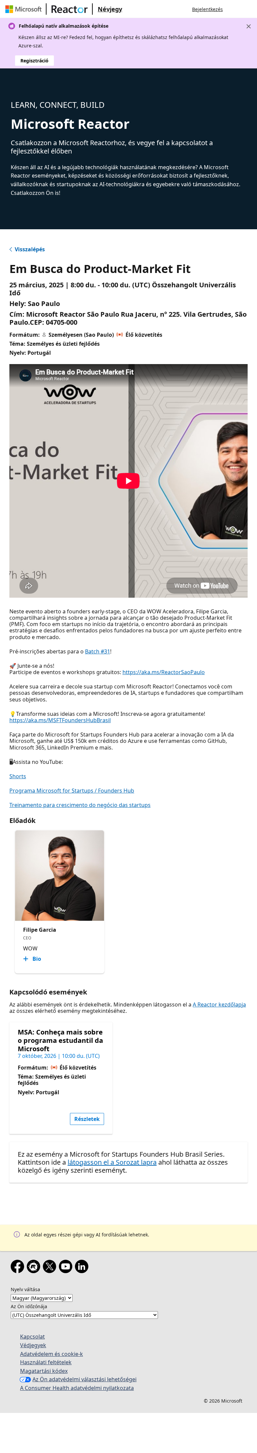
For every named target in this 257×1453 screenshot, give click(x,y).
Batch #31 (97, 651)
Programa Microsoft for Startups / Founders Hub (71, 790)
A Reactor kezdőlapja (219, 1004)
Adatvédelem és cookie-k (51, 1354)
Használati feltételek (46, 1362)
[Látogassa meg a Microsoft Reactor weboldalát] (69, 9)
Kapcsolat (32, 1336)
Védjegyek (33, 1345)
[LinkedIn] (83, 1268)
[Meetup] (35, 1268)
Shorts (17, 776)
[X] (51, 1268)
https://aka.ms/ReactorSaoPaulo (163, 672)
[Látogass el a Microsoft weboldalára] (24, 9)
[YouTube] (67, 1268)
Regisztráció (34, 60)
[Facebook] (19, 1268)
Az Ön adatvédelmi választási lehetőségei (84, 1379)
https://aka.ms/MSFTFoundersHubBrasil (60, 720)
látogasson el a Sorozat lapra (112, 1162)
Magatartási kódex (44, 1371)
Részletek (87, 1119)
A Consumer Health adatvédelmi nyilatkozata (77, 1388)
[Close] (248, 26)
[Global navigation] (235, 9)
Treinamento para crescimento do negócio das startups (80, 805)
